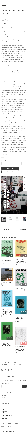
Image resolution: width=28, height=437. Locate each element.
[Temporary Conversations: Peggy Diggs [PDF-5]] (7, 331)
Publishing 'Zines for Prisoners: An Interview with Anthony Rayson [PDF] (6, 314)
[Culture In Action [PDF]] (7, 274)
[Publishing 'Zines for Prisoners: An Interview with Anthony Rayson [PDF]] (7, 298)
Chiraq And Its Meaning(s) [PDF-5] (20, 261)
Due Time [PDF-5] (20, 290)
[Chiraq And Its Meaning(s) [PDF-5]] (21, 248)
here (24, 151)
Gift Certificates (6, 415)
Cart (19, 365)
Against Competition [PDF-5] (6, 260)
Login (3, 409)
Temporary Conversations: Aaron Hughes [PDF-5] (19, 319)
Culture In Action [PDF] (6, 283)
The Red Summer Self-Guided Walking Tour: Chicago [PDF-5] (20, 348)
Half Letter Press (10, 431)
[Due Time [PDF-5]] (21, 277)
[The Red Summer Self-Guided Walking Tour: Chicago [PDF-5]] (21, 336)
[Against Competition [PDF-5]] (7, 248)
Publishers (15, 362)
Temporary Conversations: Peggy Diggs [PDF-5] (6, 345)
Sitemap (4, 418)
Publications (5, 362)
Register (4, 412)
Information (5, 365)
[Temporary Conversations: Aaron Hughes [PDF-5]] (21, 305)
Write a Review (23, 229)
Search (14, 365)
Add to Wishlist (10, 171)
